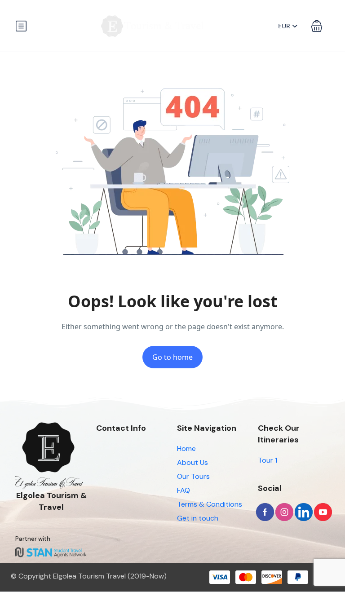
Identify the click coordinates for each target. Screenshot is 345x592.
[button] (317, 26)
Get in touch (197, 518)
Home (186, 448)
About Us (192, 462)
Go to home (172, 357)
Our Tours (193, 476)
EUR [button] (285, 26)
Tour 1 (267, 460)
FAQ (183, 490)
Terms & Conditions (209, 504)
